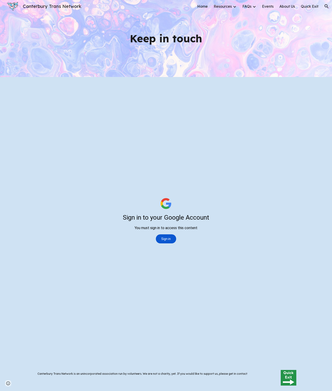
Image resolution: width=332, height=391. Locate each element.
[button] (326, 6)
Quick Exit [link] (309, 6)
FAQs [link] (246, 6)
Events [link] (268, 6)
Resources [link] (223, 6)
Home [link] (202, 6)
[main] (166, 39)
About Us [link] (287, 6)
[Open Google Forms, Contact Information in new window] (288, 88)
